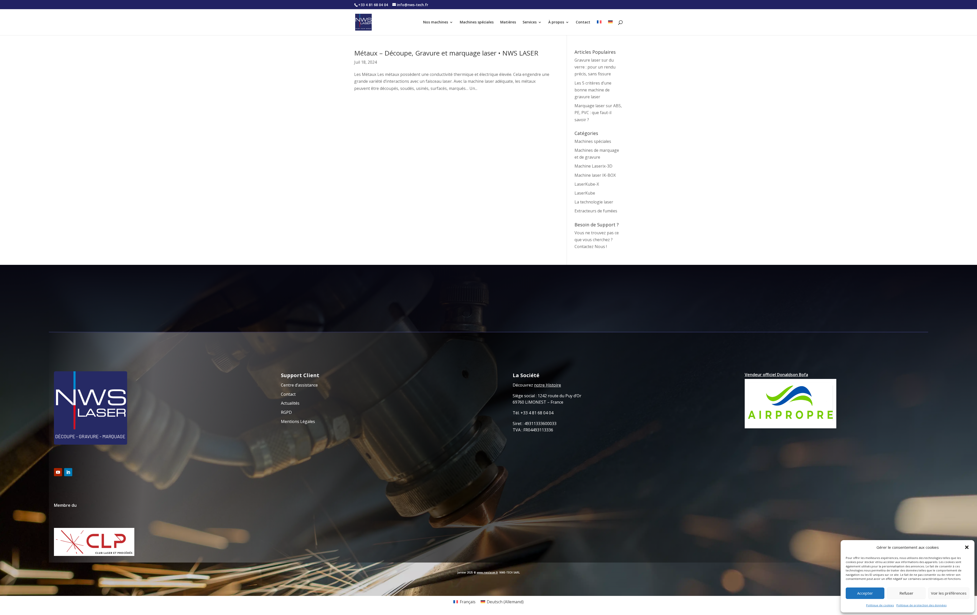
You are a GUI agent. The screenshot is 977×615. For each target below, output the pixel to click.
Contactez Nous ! (590, 246)
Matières (508, 22)
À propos (556, 22)
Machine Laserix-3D (593, 166)
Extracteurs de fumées (595, 211)
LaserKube (584, 193)
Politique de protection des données (921, 605)
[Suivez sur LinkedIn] (68, 472)
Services (530, 22)
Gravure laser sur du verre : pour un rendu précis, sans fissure (594, 67)
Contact (583, 22)
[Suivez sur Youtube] (58, 472)
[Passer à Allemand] (610, 27)
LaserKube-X (586, 184)
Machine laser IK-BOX (595, 175)
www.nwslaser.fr (487, 572)
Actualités (290, 403)
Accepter (865, 593)
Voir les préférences (949, 593)
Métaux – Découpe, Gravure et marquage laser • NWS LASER (446, 53)
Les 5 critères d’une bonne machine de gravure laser (592, 90)
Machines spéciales (477, 22)
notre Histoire (547, 385)
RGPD (286, 412)
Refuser (906, 593)
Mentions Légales (298, 421)
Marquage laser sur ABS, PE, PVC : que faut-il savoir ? (598, 112)
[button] (966, 547)
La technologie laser (593, 202)
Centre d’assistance (299, 385)
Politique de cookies (880, 605)
